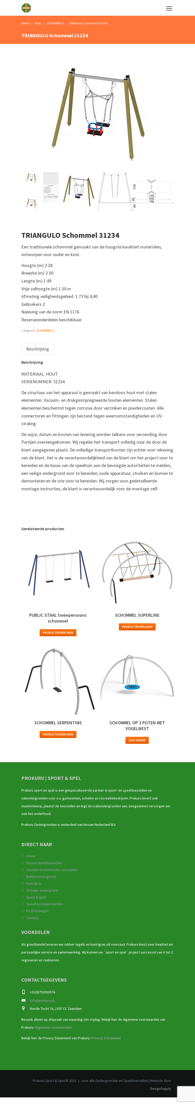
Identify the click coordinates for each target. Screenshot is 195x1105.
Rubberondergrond (41, 876)
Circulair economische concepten (51, 869)
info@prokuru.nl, (42, 1000)
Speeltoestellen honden (44, 904)
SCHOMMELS (45, 330)
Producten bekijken (58, 632)
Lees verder (137, 740)
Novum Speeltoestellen (44, 863)
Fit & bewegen (37, 911)
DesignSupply (160, 1088)
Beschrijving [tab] (37, 349)
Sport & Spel (36, 897)
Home (30, 856)
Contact (32, 917)
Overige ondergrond (42, 890)
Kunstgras (34, 883)
